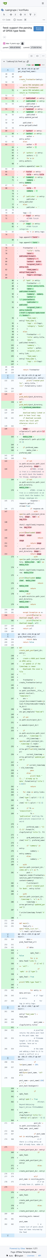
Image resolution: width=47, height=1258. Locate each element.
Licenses (30, 1255)
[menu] (43, 56)
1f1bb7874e (36, 47)
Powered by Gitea (17, 1248)
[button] (11, 15)
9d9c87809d (15, 47)
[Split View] (37, 56)
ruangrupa (10, 10)
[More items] (44, 20)
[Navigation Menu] (43, 3)
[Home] (5, 3)
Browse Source (38, 28)
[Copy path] (28, 61)
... (4, 37)
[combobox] (31, 56)
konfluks (23, 10)
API (39, 1255)
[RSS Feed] (4, 15)
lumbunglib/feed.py (16, 61)
